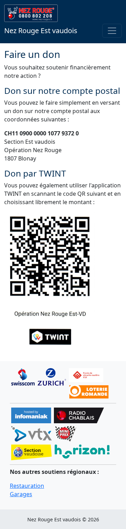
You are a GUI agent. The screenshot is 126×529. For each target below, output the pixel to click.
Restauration (27, 486)
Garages (21, 494)
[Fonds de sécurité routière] (86, 375)
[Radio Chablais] (79, 415)
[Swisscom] (23, 376)
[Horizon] (82, 451)
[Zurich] (51, 376)
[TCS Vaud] (31, 452)
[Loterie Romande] (89, 391)
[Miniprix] (65, 433)
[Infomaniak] (31, 415)
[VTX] (31, 433)
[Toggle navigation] (112, 31)
